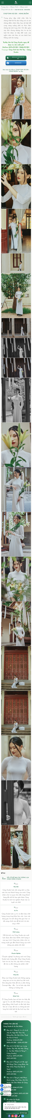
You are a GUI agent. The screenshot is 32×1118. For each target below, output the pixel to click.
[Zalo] (22, 1115)
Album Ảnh (14, 7)
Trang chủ (4, 7)
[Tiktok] (19, 1115)
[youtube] (12, 1115)
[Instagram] (16, 1115)
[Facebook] (9, 1115)
